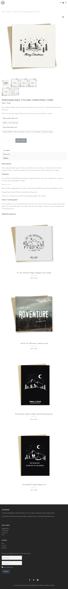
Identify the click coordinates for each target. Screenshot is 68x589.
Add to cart (21, 140)
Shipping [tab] (5, 158)
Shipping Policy (5, 528)
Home (3, 11)
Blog (3, 543)
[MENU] (66, 2)
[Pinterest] (37, 580)
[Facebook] (29, 580)
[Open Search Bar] (60, 2)
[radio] (5, 122)
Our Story (4, 545)
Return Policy (5, 530)
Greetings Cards (16, 11)
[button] (63, 17)
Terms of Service (26, 585)
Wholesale (4, 548)
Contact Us (4, 532)
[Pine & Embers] (3, 2)
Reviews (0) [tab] (6, 154)
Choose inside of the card (10, 118)
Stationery (8, 11)
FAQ (3, 535)
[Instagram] (33, 580)
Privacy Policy (17, 585)
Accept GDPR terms (8, 567)
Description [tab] (6, 150)
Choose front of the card (10, 127)
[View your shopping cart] (63, 2)
